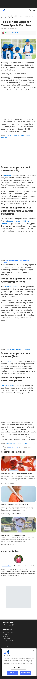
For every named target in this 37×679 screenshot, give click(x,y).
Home (3, 16)
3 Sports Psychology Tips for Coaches (20, 443)
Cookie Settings (18, 668)
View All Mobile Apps (9, 641)
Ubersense (8, 175)
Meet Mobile (6, 639)
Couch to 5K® (7, 634)
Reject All (12, 672)
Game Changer (7, 385)
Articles (16, 16)
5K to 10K (5, 636)
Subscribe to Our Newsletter (11, 647)
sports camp (13, 447)
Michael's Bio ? (6, 566)
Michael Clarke (16, 32)
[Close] (34, 650)
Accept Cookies (25, 672)
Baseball (9, 16)
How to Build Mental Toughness (18, 349)
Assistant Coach (10, 287)
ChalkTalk (8, 361)
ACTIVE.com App (8, 632)
